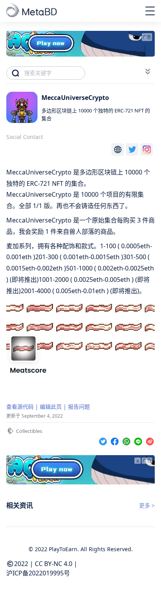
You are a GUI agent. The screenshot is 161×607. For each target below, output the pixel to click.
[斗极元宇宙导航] (32, 11)
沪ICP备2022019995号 (38, 573)
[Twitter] (104, 440)
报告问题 (79, 406)
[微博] (150, 440)
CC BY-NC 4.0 (53, 563)
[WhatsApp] (127, 440)
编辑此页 (51, 406)
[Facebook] (116, 440)
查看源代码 (20, 406)
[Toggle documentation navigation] (148, 71)
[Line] (139, 440)
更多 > (147, 505)
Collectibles (29, 430)
